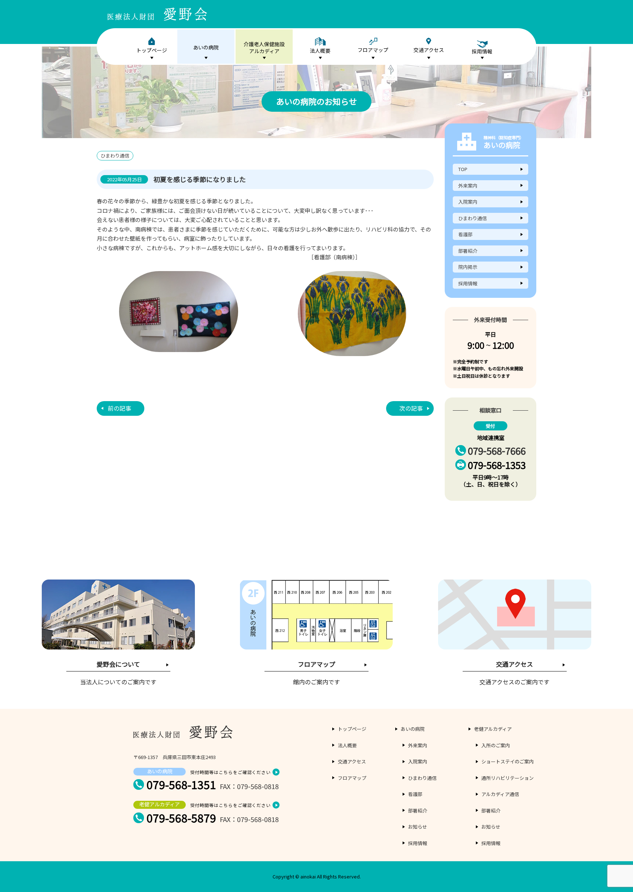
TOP (462, 169)
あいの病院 (206, 47)
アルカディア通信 (500, 794)
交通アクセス (429, 49)
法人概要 (320, 50)
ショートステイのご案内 (507, 761)
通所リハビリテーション (507, 777)
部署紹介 (467, 250)
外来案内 (467, 185)
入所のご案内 (495, 745)
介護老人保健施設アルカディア (264, 47)
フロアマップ (373, 49)
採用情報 (467, 283)
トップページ (151, 50)
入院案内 (467, 201)
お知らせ (417, 826)
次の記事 (411, 408)
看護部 (465, 234)
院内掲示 (467, 266)
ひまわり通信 (472, 218)
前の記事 (119, 408)
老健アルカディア (493, 728)
